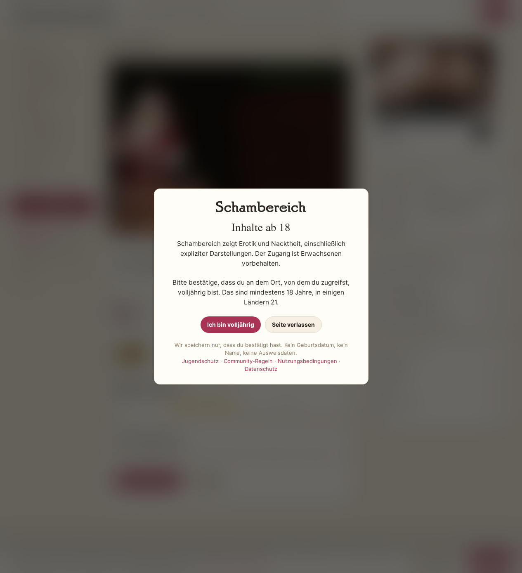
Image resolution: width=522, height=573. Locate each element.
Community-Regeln (248, 361)
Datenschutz (261, 368)
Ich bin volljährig (230, 324)
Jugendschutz (200, 361)
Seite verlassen (293, 324)
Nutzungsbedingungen (307, 361)
